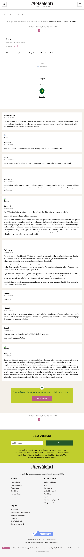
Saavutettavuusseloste (42, 552)
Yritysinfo (14, 509)
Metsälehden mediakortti (20, 512)
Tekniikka (14, 491)
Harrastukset (16, 494)
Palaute (43, 548)
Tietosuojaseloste (75, 548)
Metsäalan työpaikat (51, 500)
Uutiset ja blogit (50, 482)
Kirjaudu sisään (41, 398)
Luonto (17, 15)
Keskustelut (8, 15)
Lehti (45, 485)
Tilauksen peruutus (18, 515)
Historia (14, 518)
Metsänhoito (15, 482)
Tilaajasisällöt (49, 503)
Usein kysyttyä (52, 548)
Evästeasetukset (63, 548)
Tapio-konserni (16, 524)
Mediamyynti (26, 548)
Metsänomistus (16, 485)
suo (15, 46)
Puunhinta (47, 494)
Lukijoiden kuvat (50, 491)
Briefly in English (17, 521)
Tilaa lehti (6, 548)
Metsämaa (47, 497)
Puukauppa (15, 488)
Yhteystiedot (36, 548)
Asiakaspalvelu (16, 548)
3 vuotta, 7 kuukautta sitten (58, 21)
